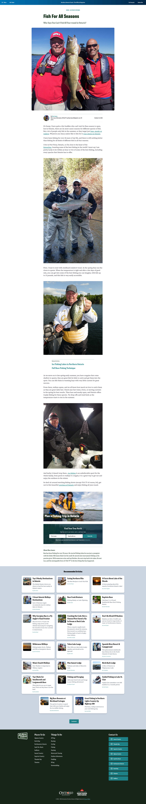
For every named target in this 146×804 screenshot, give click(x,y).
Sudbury (36, 750)
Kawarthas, (47, 147)
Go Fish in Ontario (75, 10)
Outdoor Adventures (57, 756)
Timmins (36, 762)
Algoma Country (39, 738)
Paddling (53, 759)
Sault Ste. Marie (38, 747)
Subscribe (140, 2)
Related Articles (56, 361)
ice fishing (72, 473)
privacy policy (87, 540)
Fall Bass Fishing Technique (63, 368)
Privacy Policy (87, 799)
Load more (74, 721)
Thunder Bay (38, 759)
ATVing (53, 738)
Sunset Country (38, 753)
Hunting (53, 750)
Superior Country (39, 756)
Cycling (53, 744)
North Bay (37, 741)
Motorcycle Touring (56, 753)
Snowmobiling (55, 765)
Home (12, 2)
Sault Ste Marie (117, 759)
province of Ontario (66, 485)
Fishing (53, 747)
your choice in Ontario (91, 134)
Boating (53, 741)
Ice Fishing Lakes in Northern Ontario (68, 364)
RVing (52, 762)
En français (132, 2)
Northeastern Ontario (40, 744)
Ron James (54, 116)
